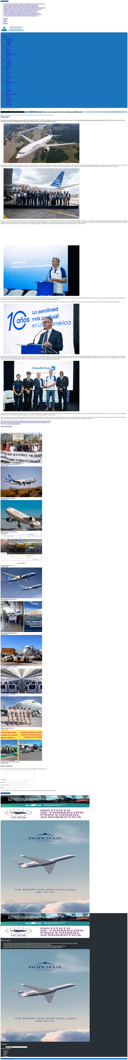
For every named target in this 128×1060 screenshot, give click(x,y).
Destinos (9, 50)
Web (2, 787)
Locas (8, 46)
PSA (8, 92)
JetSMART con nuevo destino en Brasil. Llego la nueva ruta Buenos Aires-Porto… (23, 9)
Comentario (3, 779)
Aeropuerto (9, 62)
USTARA (9, 76)
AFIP (8, 88)
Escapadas (9, 99)
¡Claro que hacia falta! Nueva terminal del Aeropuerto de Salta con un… (20, 11)
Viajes (8, 48)
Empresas (9, 64)
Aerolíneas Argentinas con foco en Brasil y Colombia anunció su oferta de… (21, 10)
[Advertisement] (64, 234)
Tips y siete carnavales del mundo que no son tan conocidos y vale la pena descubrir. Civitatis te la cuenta (25, 422)
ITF (7, 79)
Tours (8, 103)
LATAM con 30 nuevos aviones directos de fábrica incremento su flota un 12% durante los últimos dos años (26, 421)
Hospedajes (9, 100)
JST (7, 87)
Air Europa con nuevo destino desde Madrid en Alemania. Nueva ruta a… (21, 15)
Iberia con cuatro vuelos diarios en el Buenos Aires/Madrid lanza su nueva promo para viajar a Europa (27, 944)
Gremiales (6, 67)
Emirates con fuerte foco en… (8, 728)
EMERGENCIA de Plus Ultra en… (9, 531)
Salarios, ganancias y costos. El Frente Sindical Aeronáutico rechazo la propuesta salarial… (25, 7)
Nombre (3, 782)
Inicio (5, 35)
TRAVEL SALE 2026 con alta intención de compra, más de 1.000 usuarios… (22, 13)
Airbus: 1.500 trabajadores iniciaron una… (11, 464)
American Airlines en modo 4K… (8, 694)
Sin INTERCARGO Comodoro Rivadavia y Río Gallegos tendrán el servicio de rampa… (25, 3)
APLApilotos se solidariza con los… (9, 633)
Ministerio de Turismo (12, 54)
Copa (5, 423)
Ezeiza (5, 59)
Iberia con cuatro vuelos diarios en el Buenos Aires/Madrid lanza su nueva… (21, 5)
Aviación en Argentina (6, 1048)
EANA (8, 86)
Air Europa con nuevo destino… (8, 498)
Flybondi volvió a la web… (7, 565)
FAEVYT (9, 55)
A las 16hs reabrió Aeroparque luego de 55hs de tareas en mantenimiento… (21, 6)
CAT (8, 56)
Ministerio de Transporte (12, 82)
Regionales (9, 39)
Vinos (8, 51)
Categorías (3, 1047)
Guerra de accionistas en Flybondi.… (9, 666)
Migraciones (9, 90)
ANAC (8, 83)
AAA (8, 74)
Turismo (5, 47)
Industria (9, 43)
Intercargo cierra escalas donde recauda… (10, 761)
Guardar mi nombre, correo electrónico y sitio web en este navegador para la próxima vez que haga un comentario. (29, 790)
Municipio (9, 60)
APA (8, 70)
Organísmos (6, 80)
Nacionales (9, 38)
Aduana (8, 91)
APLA (8, 68)
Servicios (9, 42)
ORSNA (9, 84)
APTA (8, 71)
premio (13, 423)
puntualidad (17, 423)
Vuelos (8, 96)
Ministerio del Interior (12, 94)
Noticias (5, 36)
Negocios (9, 44)
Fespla (8, 78)
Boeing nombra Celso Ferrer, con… (9, 599)
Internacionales (10, 40)
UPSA (8, 72)
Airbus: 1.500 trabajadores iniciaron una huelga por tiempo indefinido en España (22, 14)
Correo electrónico (5, 785)
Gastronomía (10, 52)
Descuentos (9, 104)
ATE (8, 75)
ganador (9, 423)
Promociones (7, 95)
